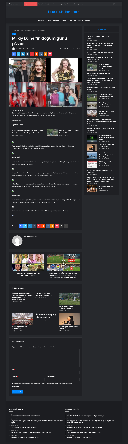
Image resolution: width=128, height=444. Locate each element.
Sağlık (64, 20)
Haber (49, 20)
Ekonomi (56, 20)
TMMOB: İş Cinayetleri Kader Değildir (68, 327)
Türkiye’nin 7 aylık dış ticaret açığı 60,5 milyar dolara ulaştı (100, 58)
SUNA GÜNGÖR (19, 49)
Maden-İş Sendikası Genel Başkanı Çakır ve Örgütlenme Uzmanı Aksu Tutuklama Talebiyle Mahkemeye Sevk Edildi (101, 179)
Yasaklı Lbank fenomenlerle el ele (98, 73)
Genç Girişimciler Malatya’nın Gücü (105, 104)
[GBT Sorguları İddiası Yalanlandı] (92, 164)
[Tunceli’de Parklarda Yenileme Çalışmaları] (69, 298)
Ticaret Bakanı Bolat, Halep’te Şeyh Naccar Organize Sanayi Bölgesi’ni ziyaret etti (46, 316)
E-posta (15, 376)
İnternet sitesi (51, 376)
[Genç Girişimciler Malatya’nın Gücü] (92, 105)
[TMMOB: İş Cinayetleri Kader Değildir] (69, 319)
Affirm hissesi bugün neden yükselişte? (50, 4)
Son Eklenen (101, 29)
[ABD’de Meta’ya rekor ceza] (92, 188)
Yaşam (80, 20)
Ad (13, 369)
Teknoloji (72, 20)
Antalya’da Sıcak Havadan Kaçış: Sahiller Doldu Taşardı (107, 155)
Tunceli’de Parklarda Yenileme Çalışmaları (66, 307)
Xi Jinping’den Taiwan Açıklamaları (19, 327)
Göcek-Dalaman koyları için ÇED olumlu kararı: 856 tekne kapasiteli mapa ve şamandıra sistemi (22, 296)
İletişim (88, 20)
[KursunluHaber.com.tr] (64, 11)
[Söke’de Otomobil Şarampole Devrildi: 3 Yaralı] (52, 132)
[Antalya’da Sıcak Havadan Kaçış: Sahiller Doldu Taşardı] (92, 155)
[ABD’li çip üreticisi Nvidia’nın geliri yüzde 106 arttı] (92, 138)
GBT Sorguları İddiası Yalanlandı (106, 163)
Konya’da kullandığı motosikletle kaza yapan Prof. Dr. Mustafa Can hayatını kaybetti (100, 45)
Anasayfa (40, 20)
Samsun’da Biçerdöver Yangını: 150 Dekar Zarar (44, 294)
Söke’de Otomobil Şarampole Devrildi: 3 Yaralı (106, 66)
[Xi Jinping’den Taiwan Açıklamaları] (22, 319)
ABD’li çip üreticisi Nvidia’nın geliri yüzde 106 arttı (106, 137)
